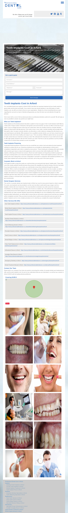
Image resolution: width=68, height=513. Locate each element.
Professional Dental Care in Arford (14, 481)
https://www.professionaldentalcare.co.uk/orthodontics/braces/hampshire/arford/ (42, 250)
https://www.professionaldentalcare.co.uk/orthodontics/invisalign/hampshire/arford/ (26, 256)
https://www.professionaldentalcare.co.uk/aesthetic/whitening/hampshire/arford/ (26, 226)
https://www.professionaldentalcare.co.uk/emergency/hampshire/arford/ (40, 260)
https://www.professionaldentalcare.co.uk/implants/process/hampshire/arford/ (42, 214)
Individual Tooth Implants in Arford (15, 484)
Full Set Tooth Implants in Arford (14, 486)
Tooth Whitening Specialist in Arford (15, 494)
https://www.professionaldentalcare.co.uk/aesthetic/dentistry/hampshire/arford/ (25, 220)
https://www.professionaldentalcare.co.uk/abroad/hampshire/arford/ (41, 265)
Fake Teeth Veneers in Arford (14, 498)
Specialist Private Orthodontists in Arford (16, 506)
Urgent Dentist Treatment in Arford (14, 509)
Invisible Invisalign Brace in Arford (15, 508)
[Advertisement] (34, 30)
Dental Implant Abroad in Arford (13, 511)
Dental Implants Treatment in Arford (15, 488)
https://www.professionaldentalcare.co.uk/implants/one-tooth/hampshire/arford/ (41, 203)
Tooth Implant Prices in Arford (14, 489)
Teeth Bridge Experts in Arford (14, 501)
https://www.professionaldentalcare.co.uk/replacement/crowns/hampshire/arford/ (39, 235)
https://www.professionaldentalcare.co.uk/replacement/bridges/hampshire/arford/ (39, 239)
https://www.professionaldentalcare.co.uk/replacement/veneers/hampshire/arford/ (41, 231)
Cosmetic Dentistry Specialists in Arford (16, 493)
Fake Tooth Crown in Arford (13, 499)
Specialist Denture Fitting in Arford (15, 503)
